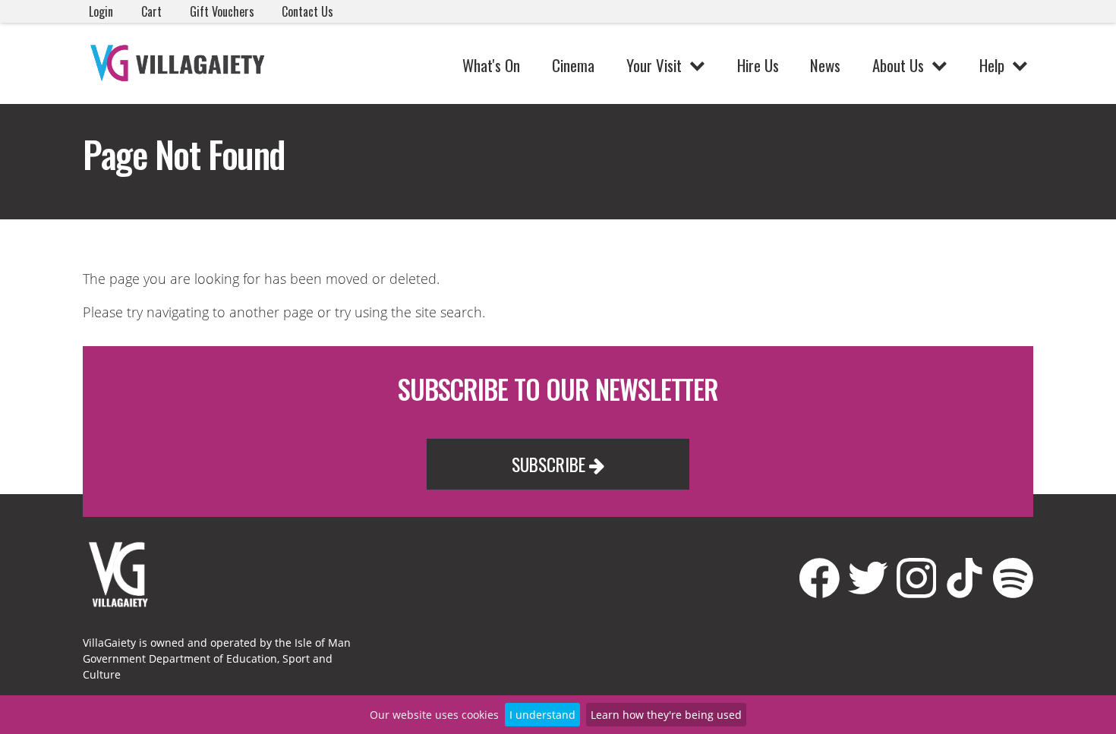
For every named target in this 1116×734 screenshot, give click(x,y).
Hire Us (758, 65)
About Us (898, 65)
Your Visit (654, 65)
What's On (491, 65)
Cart (151, 11)
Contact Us (307, 11)
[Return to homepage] (180, 63)
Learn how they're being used (666, 714)
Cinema (573, 65)
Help (991, 65)
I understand (542, 714)
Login (101, 11)
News (825, 65)
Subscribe (550, 464)
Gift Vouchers (222, 11)
